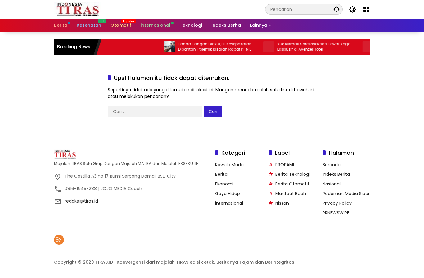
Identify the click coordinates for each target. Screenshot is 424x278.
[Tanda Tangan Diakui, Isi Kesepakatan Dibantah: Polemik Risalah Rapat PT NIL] (164, 46)
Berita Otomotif (292, 184)
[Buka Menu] (366, 9)
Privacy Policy (337, 203)
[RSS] (59, 240)
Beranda (332, 165)
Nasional (332, 184)
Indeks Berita (336, 174)
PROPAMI (284, 165)
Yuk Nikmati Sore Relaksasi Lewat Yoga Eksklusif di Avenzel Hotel (308, 47)
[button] (336, 9)
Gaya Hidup (227, 193)
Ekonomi (224, 184)
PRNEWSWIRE (336, 213)
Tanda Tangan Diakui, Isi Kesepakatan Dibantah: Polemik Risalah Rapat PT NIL (209, 47)
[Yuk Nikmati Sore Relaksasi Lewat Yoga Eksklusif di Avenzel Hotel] (263, 46)
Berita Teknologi (292, 174)
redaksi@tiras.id (81, 201)
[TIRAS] (78, 9)
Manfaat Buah (290, 193)
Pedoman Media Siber (346, 193)
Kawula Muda (229, 165)
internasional (229, 203)
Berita (221, 174)
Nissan (282, 203)
